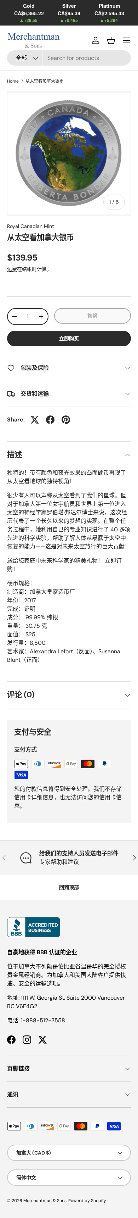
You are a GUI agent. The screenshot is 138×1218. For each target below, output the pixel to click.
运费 (12, 269)
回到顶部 (69, 887)
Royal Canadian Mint (30, 226)
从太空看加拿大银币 (44, 81)
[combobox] (69, 58)
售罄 (92, 316)
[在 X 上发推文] (34, 420)
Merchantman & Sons (45, 1200)
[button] (111, 40)
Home (13, 81)
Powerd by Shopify (87, 1200)
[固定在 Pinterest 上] (66, 420)
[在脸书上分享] (50, 420)
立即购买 (69, 338)
